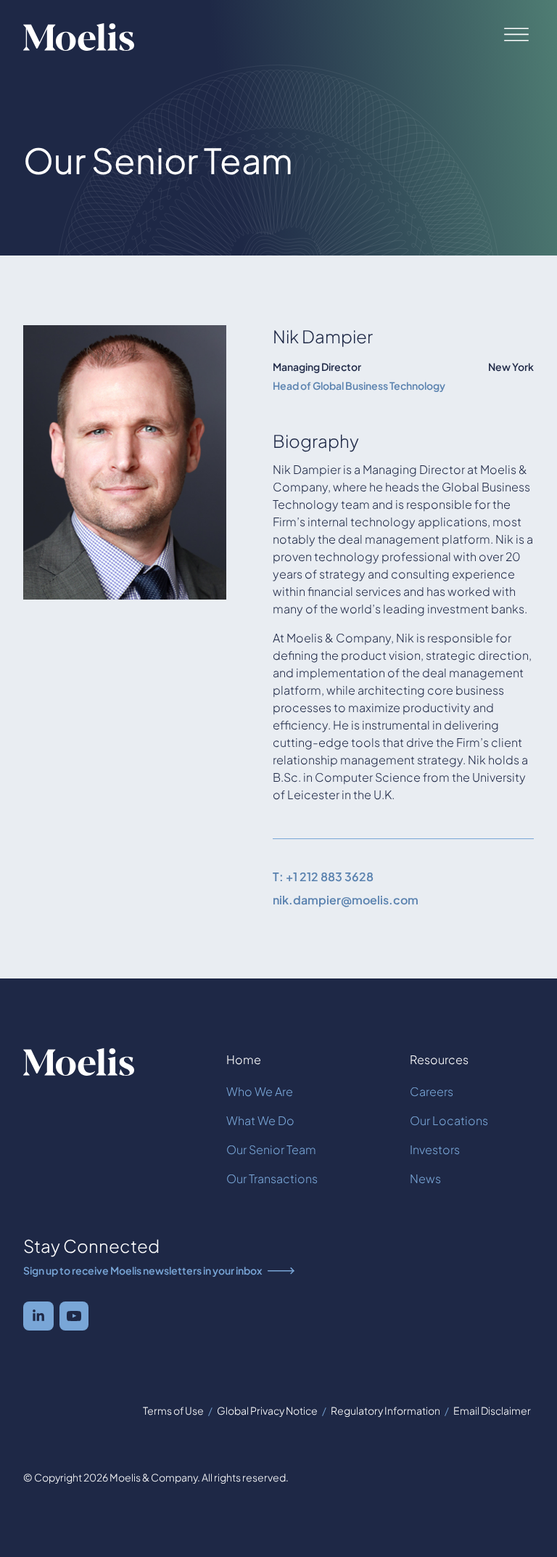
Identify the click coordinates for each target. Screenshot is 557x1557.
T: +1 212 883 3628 (323, 876)
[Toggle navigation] (513, 34)
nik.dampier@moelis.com (345, 899)
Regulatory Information (385, 1410)
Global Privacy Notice (267, 1410)
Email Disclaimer (492, 1410)
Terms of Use (173, 1410)
